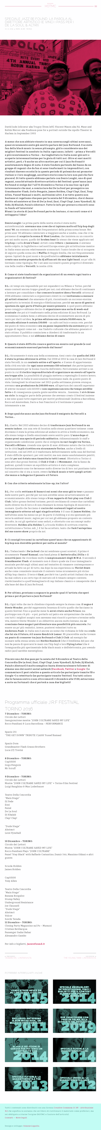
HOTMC (50, 6)
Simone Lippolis (31, 1126)
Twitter (69, 669)
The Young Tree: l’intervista (80, 958)
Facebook (58, 669)
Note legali (21, 1118)
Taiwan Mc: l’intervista (18, 958)
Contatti (9, 1118)
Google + (82, 669)
